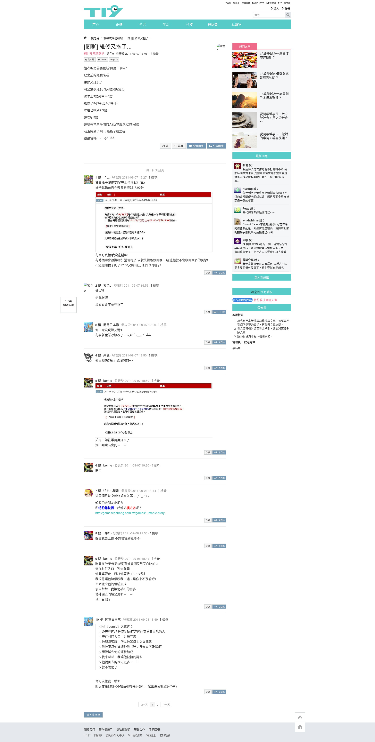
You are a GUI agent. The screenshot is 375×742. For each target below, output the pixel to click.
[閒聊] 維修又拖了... (139, 38)
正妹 (119, 24)
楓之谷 (95, 38)
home (300, 727)
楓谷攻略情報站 (113, 38)
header (300, 717)
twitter (103, 59)
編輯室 (236, 24)
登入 (276, 8)
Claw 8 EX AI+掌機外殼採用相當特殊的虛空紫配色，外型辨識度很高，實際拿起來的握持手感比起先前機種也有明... (261, 228)
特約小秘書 (111, 490)
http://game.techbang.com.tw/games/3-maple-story (130, 513)
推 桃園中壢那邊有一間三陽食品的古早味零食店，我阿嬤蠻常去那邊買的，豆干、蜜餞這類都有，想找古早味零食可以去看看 (261, 248)
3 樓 (98, 325)
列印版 (90, 59)
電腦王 (236, 2)
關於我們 (89, 729)
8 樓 (98, 533)
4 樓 (98, 355)
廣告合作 (139, 729)
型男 (142, 24)
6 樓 (98, 465)
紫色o (110, 53)
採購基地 (246, 2)
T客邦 (228, 2)
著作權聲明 (105, 729)
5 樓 (98, 380)
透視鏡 (287, 2)
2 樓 (98, 285)
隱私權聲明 (123, 729)
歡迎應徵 (249, 342)
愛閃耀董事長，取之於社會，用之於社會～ (274, 118)
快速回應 (198, 146)
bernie (107, 380)
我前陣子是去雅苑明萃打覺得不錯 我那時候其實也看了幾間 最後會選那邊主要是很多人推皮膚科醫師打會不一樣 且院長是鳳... (260, 175)
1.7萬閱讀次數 (68, 303)
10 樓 (99, 619)
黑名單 (236, 348)
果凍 (106, 355)
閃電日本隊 (111, 325)
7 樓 (98, 490)
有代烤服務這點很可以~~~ (259, 212)
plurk (115, 59)
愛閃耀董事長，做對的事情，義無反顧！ (274, 136)
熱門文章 (244, 46)
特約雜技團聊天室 (265, 300)
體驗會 (213, 24)
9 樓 (98, 558)
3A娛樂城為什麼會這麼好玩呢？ (274, 55)
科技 (189, 24)
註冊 (287, 8)
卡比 (106, 177)
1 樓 (98, 177)
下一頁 (166, 704)
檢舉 (155, 53)
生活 (166, 24)
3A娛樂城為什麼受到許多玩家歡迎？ (274, 96)
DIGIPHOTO (258, 2)
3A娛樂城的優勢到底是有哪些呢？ (274, 75)
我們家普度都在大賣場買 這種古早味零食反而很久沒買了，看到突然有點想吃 (260, 265)
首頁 (95, 24)
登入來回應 (93, 715)
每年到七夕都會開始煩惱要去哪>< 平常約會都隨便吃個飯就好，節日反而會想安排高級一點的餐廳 (261, 196)
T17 (103, 11)
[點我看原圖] (153, 221)
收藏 (180, 146)
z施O (106, 533)
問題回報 (154, 729)
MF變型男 (271, 2)
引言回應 (218, 146)
